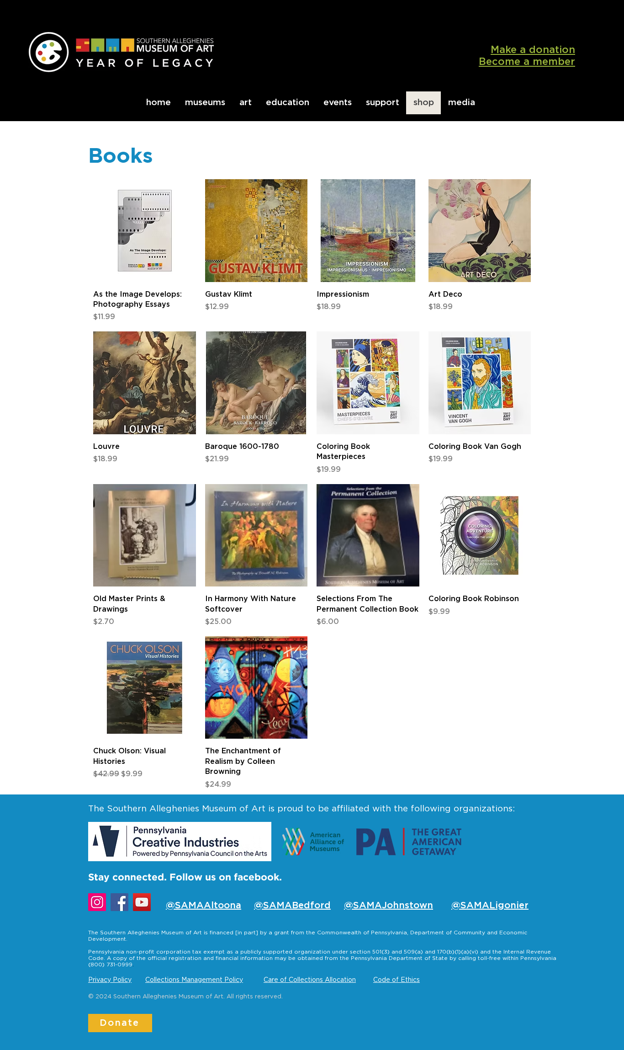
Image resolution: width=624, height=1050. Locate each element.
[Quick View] (144, 230)
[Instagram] (97, 902)
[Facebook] (119, 902)
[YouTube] (142, 902)
